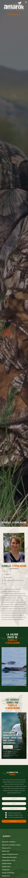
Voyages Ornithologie (8, 872)
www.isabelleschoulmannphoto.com (14, 580)
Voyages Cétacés (7, 863)
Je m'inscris (13, 821)
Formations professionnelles (15, 817)
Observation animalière (8, 842)
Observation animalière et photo (11, 845)
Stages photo (7, 574)
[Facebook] (5, 583)
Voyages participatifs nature (15, 815)
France (6, 571)
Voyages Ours (6, 876)
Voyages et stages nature (14, 813)
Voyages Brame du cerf (8, 860)
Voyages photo (8, 577)
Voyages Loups (6, 866)
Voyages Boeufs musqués (9, 857)
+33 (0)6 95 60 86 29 (14, 14)
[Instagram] (3, 583)
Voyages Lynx (6, 869)
